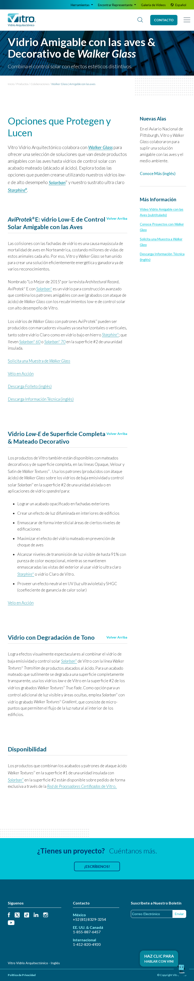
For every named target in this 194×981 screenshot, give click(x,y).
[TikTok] (26, 915)
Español (180, 5)
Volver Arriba (116, 218)
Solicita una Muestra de (39, 360)
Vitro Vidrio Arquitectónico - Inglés (34, 963)
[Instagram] (45, 915)
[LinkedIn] (36, 915)
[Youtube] (11, 923)
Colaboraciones (40, 84)
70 (55, 341)
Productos (22, 84)
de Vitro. (82, 786)
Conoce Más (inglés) (158, 173)
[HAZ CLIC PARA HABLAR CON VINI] (181, 968)
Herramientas (80, 5)
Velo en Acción (21, 602)
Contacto (164, 20)
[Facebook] (9, 915)
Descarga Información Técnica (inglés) (41, 399)
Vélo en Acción (21, 373)
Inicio (11, 84)
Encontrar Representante (115, 5)
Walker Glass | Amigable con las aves (73, 84)
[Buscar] (140, 20)
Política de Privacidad (21, 975)
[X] (17, 915)
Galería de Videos (153, 5)
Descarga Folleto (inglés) (30, 386)
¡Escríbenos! (97, 866)
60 (29, 341)
